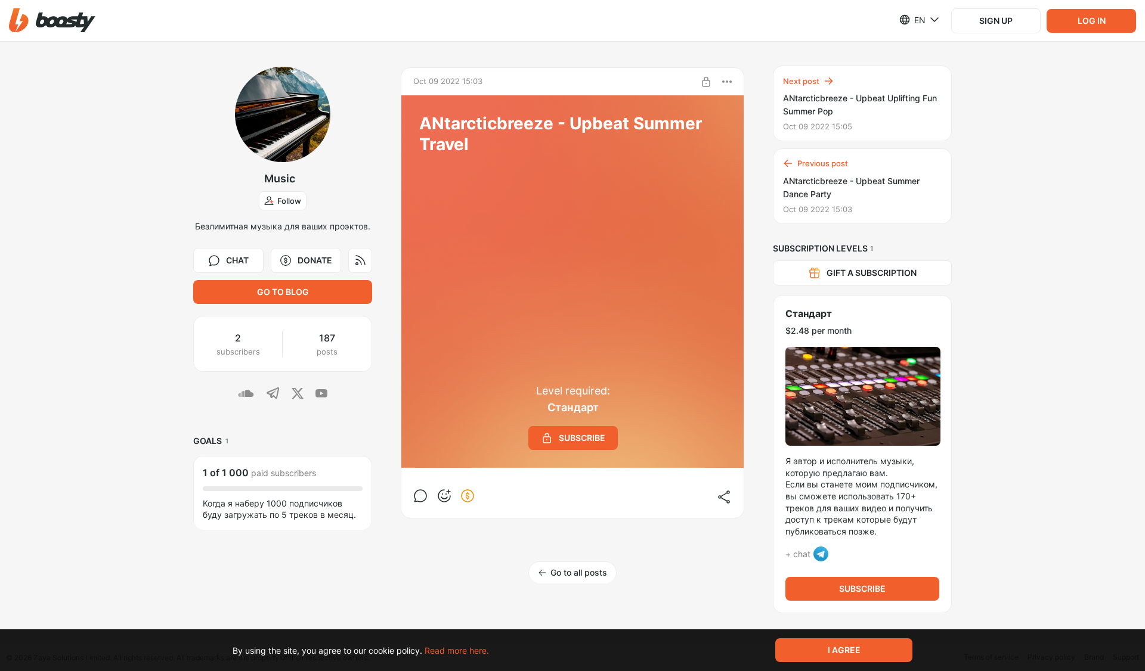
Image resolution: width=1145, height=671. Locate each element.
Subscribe (862, 588)
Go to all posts (578, 572)
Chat (237, 260)
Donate (315, 260)
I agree (844, 650)
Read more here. (457, 650)
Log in (1092, 20)
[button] (52, 20)
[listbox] (912, 20)
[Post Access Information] (706, 82)
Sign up (996, 20)
